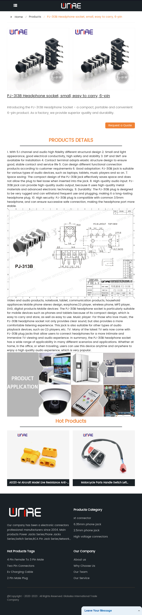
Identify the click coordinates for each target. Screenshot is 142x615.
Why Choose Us (84, 566)
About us (80, 559)
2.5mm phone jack (86, 530)
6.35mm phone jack (87, 524)
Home (19, 17)
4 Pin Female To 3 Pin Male (25, 560)
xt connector (82, 518)
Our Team (80, 572)
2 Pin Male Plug (17, 578)
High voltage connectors (91, 537)
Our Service (82, 578)
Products (35, 17)
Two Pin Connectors (20, 566)
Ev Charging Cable (20, 572)
